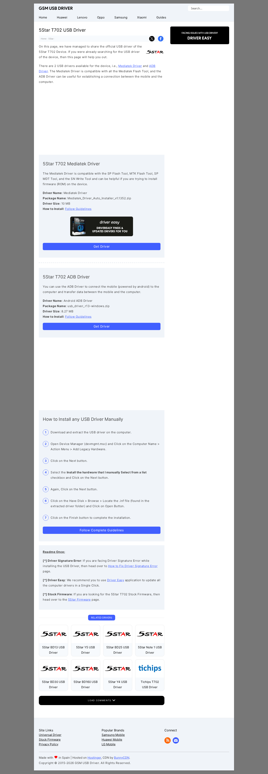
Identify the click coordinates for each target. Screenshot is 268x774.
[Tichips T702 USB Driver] (149, 676)
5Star (51, 39)
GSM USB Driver (56, 8)
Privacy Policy (48, 744)
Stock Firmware (50, 739)
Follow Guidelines (78, 209)
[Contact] (176, 742)
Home (43, 39)
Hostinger (94, 757)
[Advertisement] (101, 118)
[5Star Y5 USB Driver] (85, 642)
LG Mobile (109, 744)
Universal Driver (50, 735)
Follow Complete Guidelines (102, 530)
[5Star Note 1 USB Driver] (149, 642)
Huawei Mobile (112, 739)
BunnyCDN (121, 757)
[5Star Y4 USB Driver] (117, 676)
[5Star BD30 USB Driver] (53, 676)
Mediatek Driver (130, 66)
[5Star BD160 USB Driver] (85, 676)
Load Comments (100, 700)
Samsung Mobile (113, 735)
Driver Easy (115, 580)
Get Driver (102, 246)
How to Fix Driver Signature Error (133, 566)
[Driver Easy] (199, 41)
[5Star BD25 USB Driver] (117, 642)
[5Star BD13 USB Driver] (53, 642)
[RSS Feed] (167, 742)
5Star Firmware (79, 599)
